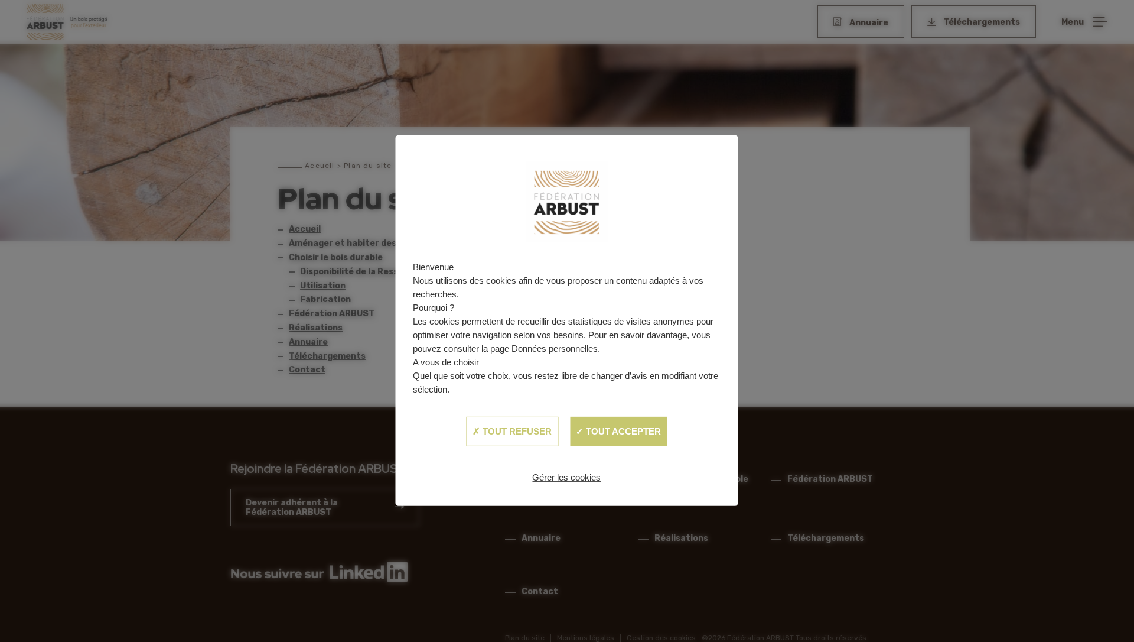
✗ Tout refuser (512, 431)
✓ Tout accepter (618, 431)
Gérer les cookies (566, 477)
